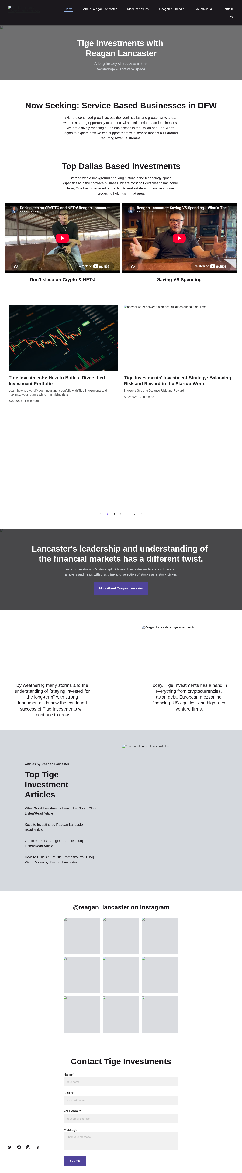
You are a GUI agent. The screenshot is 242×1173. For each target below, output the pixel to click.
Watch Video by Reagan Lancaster (51, 862)
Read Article (44, 813)
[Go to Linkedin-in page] (37, 1147)
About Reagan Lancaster (100, 9)
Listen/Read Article (39, 846)
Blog (230, 16)
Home (68, 9)
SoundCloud (203, 9)
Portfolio (228, 9)
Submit (75, 1160)
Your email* (72, 1111)
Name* (69, 1074)
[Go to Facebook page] (19, 1147)
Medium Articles (138, 9)
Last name (71, 1093)
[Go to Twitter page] (10, 1147)
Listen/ (30, 813)
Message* (71, 1130)
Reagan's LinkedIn (171, 9)
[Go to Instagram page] (28, 1147)
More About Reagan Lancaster (121, 588)
